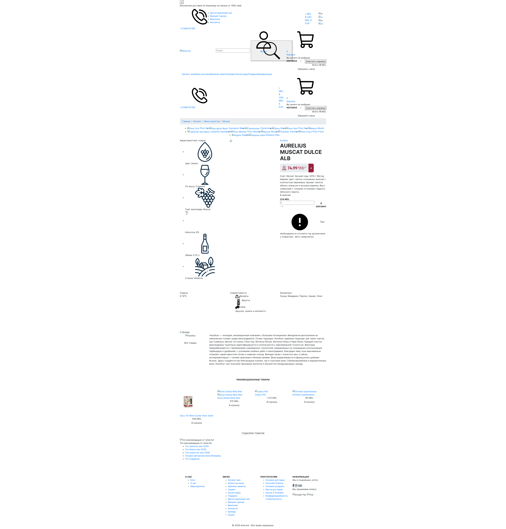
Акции (269, 74)
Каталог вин (188, 74)
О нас (193, 483)
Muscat (226, 121)
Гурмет (232, 74)
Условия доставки (275, 480)
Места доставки (274, 489)
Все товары (190, 343)
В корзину (321, 205)
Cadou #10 (260, 394)
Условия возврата (275, 486)
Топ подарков (192, 459)
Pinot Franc (318, 131)
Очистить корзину (315, 61)
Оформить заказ (306, 69)
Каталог (197, 121)
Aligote (245, 135)
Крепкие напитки (219, 74)
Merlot (321, 128)
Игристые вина (202, 74)
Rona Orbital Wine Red (228, 398)
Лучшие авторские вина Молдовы (203, 455)
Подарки (252, 74)
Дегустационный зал (221, 12)
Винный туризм (218, 16)
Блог (192, 480)
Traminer (294, 131)
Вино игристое (212, 121)
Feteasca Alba (272, 135)
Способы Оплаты (274, 483)
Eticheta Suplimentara (303, 394)
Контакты (215, 22)
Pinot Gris (205, 128)
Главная (186, 121)
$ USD (308, 17)
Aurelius (284, 140)
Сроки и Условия (274, 492)
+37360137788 (187, 28)
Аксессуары (242, 74)
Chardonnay (266, 128)
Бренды (261, 74)
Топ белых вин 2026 (195, 449)
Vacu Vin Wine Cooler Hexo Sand (196, 415)
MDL (309, 14)
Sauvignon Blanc (237, 128)
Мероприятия (197, 486)
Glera (283, 128)
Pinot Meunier (254, 131)
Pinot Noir (303, 128)
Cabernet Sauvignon (221, 131)
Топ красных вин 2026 (197, 446)
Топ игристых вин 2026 (197, 452)
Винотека (215, 19)
